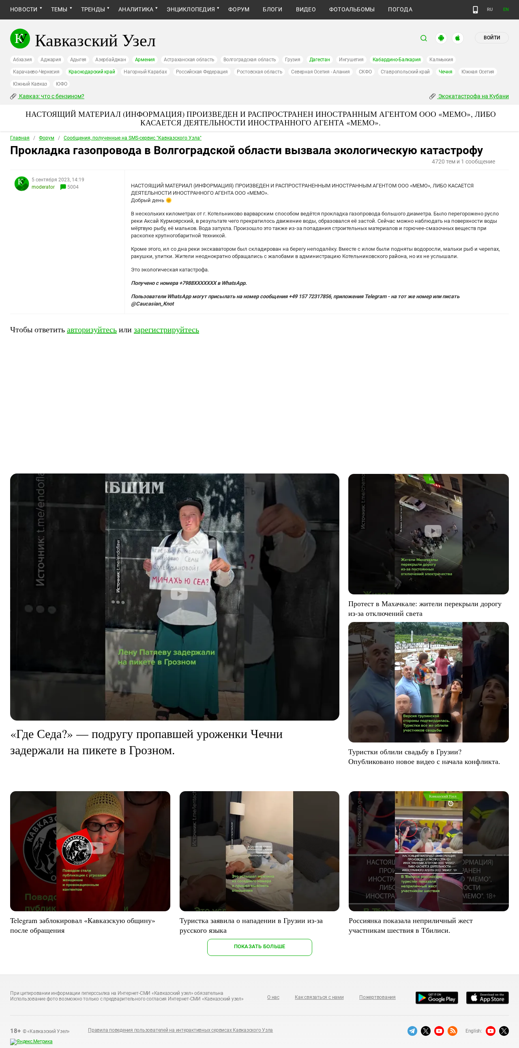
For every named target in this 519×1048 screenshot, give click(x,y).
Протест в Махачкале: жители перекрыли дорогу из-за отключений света (425, 608)
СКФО (365, 72)
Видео (306, 9)
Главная (20, 138)
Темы (59, 9)
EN (506, 9)
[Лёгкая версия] (475, 9)
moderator (43, 187)
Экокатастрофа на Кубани (473, 96)
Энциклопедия (191, 9)
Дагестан (319, 59)
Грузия (292, 59)
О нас (273, 997)
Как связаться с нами (319, 997)
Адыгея (78, 59)
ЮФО (61, 84)
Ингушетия (351, 59)
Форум (238, 9)
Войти (492, 38)
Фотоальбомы (352, 9)
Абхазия (22, 59)
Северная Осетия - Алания (320, 72)
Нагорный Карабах (145, 72)
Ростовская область (260, 72)
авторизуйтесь (92, 329)
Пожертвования (377, 997)
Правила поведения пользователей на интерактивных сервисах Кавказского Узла (180, 1030)
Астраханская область (189, 59)
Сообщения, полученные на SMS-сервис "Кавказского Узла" (133, 138)
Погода (400, 9)
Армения (145, 59)
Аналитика (135, 9)
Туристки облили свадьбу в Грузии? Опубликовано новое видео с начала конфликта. (424, 756)
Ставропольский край (405, 72)
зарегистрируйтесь (166, 329)
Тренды (93, 9)
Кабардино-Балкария (397, 59)
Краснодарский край (92, 72)
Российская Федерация (202, 72)
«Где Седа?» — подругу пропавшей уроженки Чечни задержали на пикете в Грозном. (146, 741)
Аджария (51, 59)
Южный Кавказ (30, 84)
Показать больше (259, 946)
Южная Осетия (477, 72)
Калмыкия (441, 59)
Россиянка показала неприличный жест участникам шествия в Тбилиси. (411, 925)
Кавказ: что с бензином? (51, 96)
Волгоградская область (249, 59)
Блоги (272, 9)
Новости (24, 9)
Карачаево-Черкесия (36, 72)
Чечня (446, 72)
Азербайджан (110, 59)
